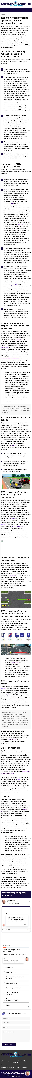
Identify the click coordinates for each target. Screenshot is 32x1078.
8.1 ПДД (11, 204)
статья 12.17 (15, 662)
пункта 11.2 (21, 224)
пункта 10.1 (19, 779)
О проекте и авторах (14, 1065)
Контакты (3, 1065)
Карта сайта (24, 1067)
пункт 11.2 (4, 525)
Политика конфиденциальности (10, 1067)
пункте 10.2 (12, 739)
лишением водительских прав (10, 358)
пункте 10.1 (14, 285)
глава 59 (18, 339)
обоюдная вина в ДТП (19, 527)
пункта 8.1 (11, 518)
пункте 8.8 (12, 575)
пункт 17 (3, 689)
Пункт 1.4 (9, 695)
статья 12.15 (5, 348)
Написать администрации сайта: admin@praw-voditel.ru (15, 1061)
